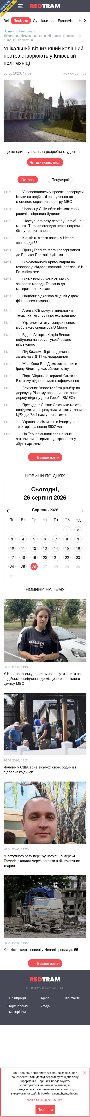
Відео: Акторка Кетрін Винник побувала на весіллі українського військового (43, 339)
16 (78, 548)
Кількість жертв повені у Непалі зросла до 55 (45, 240)
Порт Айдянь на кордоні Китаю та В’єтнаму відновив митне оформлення (47, 378)
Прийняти (45, 1109)
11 (23, 548)
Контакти (72, 997)
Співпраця (17, 997)
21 (56, 557)
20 (45, 557)
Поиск (84, 6)
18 (23, 557)
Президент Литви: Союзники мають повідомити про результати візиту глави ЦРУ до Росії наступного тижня (49, 409)
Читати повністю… (45, 162)
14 (56, 548)
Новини (9, 31)
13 (45, 548)
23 (78, 557)
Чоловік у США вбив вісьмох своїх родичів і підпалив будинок (47, 211)
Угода (45, 1005)
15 (67, 548)
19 (34, 557)
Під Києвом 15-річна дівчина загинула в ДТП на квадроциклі (42, 354)
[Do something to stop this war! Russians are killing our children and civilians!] (8, 8)
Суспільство (43, 20)
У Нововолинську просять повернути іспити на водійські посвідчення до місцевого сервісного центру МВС (50, 196)
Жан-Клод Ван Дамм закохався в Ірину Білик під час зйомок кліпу (46, 366)
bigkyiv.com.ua (74, 73)
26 (34, 566)
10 (12, 548)
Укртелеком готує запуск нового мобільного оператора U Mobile (45, 325)
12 (34, 548)
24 (12, 566)
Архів (45, 997)
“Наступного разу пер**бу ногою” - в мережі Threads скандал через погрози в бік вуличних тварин (49, 225)
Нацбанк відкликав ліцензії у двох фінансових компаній (47, 298)
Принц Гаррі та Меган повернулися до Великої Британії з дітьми (48, 252)
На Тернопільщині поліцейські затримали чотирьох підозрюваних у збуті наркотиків (46, 438)
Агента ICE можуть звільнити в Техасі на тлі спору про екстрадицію (46, 313)
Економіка (66, 20)
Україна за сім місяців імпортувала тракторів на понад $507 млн (47, 424)
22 (67, 557)
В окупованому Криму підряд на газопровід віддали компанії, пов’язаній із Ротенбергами (50, 266)
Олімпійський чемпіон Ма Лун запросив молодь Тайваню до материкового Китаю (43, 283)
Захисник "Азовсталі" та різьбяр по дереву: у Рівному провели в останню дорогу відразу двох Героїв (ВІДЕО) (48, 392)
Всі (6, 20)
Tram (45, 5)
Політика (20, 20)
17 (12, 557)
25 (23, 566)
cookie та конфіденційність (45, 1100)
